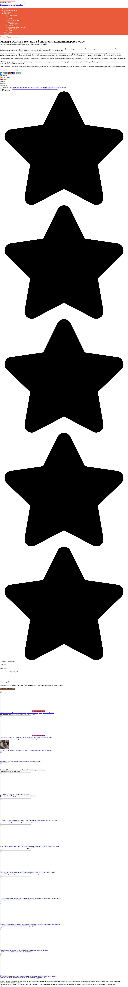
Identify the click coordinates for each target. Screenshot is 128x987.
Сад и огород (8, 32)
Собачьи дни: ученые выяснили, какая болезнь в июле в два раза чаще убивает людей (27, 872)
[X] (11, 73)
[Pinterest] (9, 73)
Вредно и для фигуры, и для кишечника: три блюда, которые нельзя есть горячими (26, 737)
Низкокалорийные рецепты (16, 27)
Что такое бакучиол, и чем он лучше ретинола (14, 794)
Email (1, 668)
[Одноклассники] (4, 73)
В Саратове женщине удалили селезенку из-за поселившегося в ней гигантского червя (27, 976)
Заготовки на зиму (13, 20)
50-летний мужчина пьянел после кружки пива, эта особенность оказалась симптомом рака (29, 846)
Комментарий (4, 682)
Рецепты (6, 13)
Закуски (10, 22)
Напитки (10, 25)
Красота (6, 8)
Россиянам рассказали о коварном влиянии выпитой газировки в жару (35, 89)
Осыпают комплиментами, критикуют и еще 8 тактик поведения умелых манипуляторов (28, 820)
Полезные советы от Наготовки (11, 5)
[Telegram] (19, 73)
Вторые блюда (12, 15)
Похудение (7, 12)
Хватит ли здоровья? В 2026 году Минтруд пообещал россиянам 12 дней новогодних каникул (30, 898)
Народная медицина (10, 10)
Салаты (9, 30)
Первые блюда (12, 29)
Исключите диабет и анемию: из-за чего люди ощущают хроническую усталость (25, 750)
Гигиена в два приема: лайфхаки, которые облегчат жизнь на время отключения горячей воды (30, 924)
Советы (6, 34)
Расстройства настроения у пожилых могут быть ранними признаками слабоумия (39, 87)
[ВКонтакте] (1, 73)
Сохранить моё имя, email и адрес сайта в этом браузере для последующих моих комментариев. (32, 685)
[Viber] (14, 73)
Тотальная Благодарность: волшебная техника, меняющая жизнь (20, 761)
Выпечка (10, 17)
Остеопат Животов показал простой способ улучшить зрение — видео (22, 770)
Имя (1, 664)
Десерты (10, 18)
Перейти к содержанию (7, 1)
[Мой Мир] (6, 73)
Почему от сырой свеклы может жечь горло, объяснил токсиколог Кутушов (24, 950)
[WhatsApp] (17, 73)
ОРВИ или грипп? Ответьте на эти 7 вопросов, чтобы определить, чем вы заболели (27, 713)
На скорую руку (12, 23)
